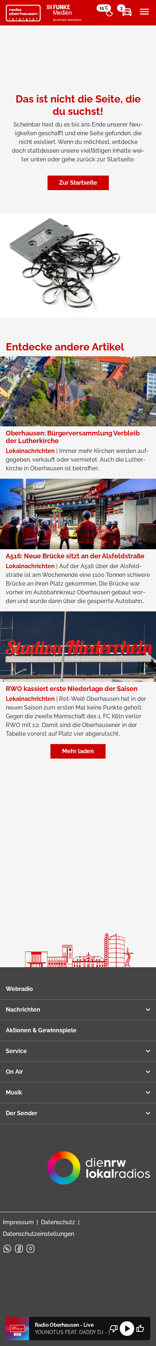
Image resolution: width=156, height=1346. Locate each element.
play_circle (127, 1328)
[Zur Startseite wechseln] (23, 13)
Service (16, 1051)
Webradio (19, 988)
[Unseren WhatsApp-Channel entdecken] (7, 1248)
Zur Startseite (78, 182)
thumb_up (140, 1328)
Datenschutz (58, 1222)
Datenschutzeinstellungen (38, 1233)
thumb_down (114, 1328)
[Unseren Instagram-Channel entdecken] (30, 1248)
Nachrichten (23, 1009)
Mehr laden (78, 751)
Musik (14, 1092)
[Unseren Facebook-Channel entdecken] (19, 1248)
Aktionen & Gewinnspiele (41, 1030)
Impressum (18, 1222)
